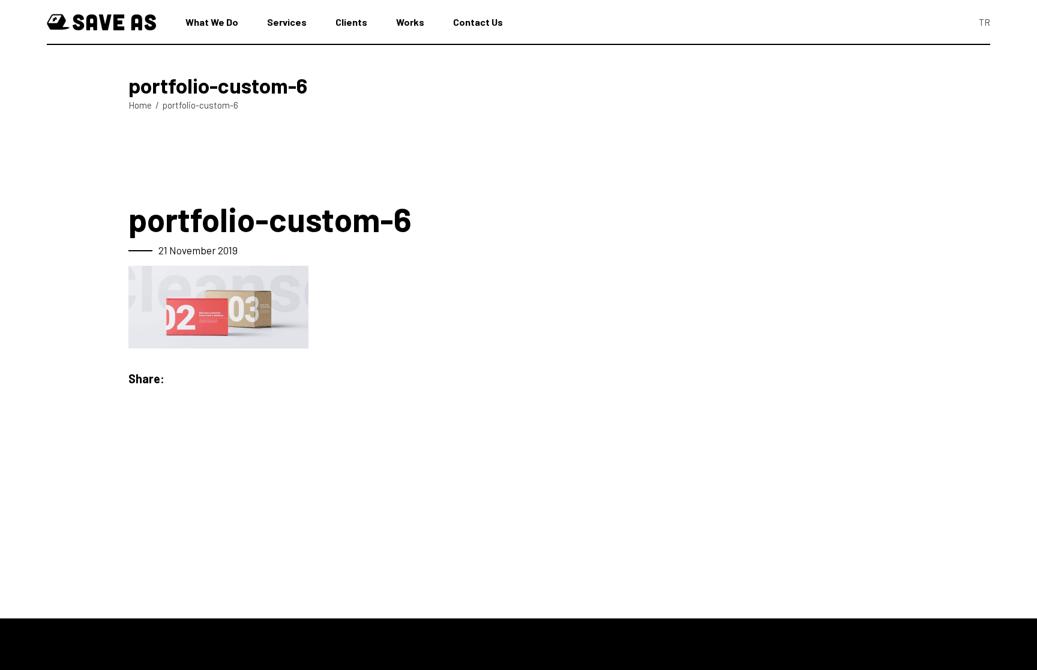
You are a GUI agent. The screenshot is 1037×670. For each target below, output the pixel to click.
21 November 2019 (198, 250)
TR (984, 22)
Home (140, 105)
